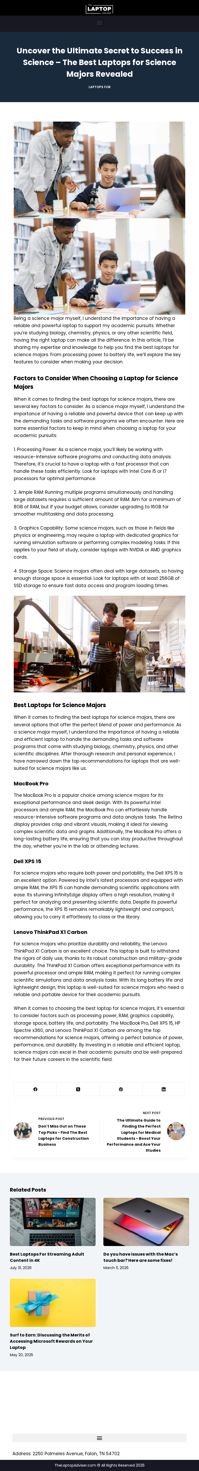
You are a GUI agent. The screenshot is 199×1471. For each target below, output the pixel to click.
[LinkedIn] (164, 1089)
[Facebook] (35, 1089)
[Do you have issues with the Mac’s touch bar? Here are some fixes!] (146, 1222)
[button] (99, 22)
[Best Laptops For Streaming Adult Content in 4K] (53, 1222)
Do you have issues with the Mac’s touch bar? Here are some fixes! (140, 1257)
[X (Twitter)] (78, 1089)
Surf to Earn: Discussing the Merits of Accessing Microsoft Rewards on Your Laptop (51, 1341)
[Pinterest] (121, 1089)
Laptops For (100, 87)
